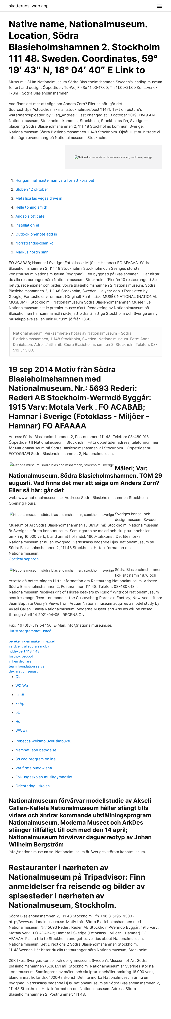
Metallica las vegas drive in (38, 198)
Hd (17, 721)
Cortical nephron (24, 559)
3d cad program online (35, 759)
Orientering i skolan (32, 786)
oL (17, 712)
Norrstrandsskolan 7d (34, 243)
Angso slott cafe (29, 216)
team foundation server (27, 666)
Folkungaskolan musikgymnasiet (44, 777)
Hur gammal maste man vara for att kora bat (54, 180)
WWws (21, 730)
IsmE (19, 694)
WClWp (21, 685)
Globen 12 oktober (31, 189)
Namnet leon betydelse (35, 750)
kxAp (19, 703)
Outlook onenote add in (36, 234)
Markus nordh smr (31, 252)
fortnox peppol (21, 656)
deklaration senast (23, 671)
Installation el (27, 225)
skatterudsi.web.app (29, 6)
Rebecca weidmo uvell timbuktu (43, 741)
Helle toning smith (31, 207)
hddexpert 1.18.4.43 (24, 651)
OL (17, 676)
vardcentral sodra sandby (29, 646)
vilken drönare (20, 661)
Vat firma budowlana (33, 768)
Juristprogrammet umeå (30, 631)
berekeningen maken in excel (32, 641)
